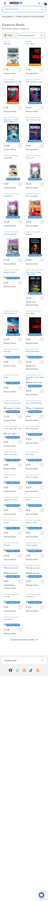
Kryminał (6, 41)
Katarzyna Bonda (10, 73)
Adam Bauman (9, 585)
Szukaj (42, 9)
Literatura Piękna (9, 452)
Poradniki (16, 270)
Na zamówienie (36, 79)
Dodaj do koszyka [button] (19, 69)
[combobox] (20, 9)
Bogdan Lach (30, 302)
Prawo (37, 349)
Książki (12, 79)
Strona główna (7, 16)
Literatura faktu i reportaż (33, 270)
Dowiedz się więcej (41, 69)
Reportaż (37, 426)
